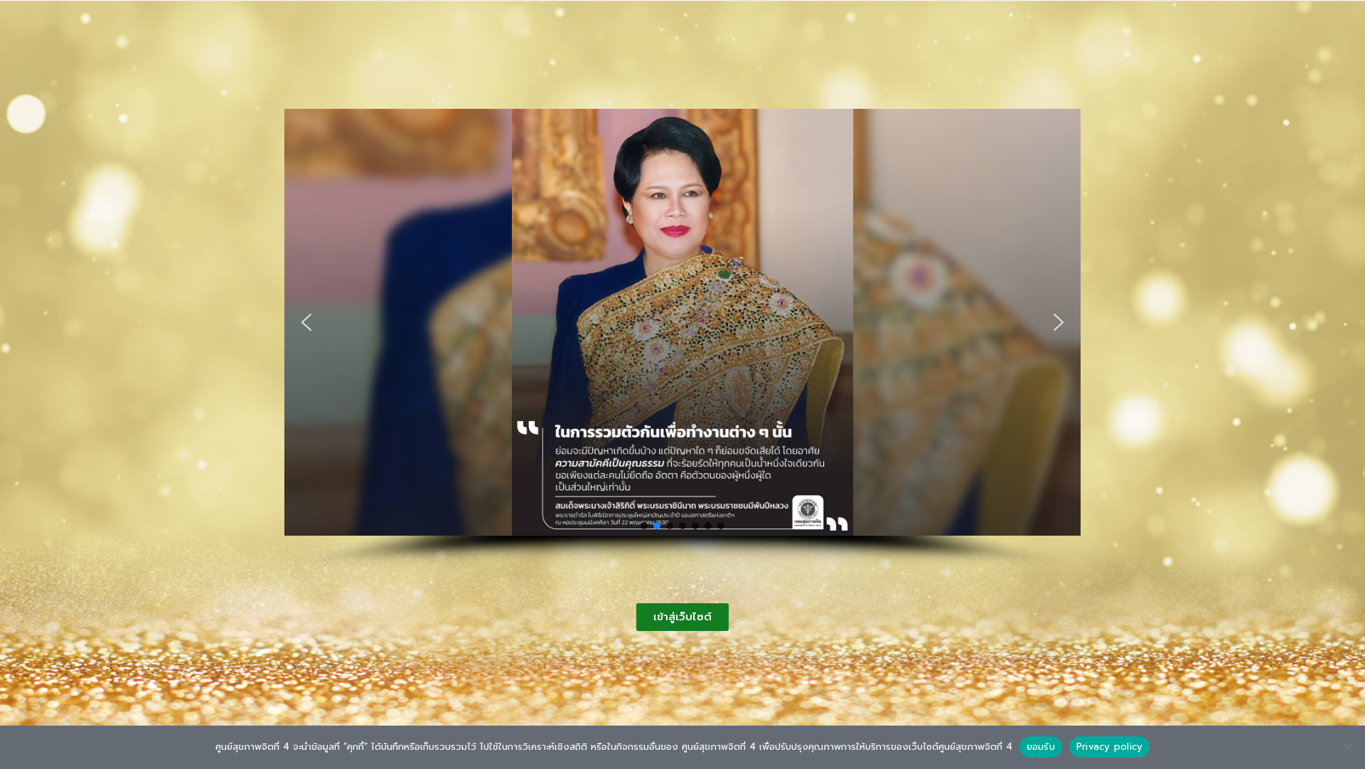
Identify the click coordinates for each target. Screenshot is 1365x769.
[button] (306, 322)
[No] (1347, 747)
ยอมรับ (1041, 746)
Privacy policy (1109, 746)
